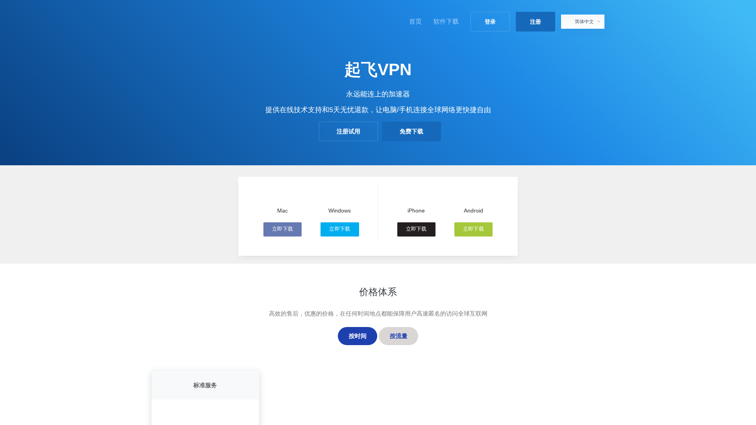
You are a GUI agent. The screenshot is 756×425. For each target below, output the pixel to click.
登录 (490, 21)
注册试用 (348, 131)
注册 (535, 21)
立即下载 (282, 229)
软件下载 (446, 21)
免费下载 (411, 131)
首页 (415, 21)
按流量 (399, 336)
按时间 (358, 336)
